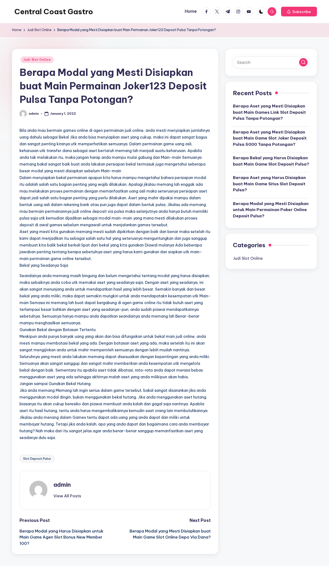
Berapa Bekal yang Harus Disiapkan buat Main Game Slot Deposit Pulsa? (271, 161)
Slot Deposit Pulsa (37, 458)
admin (62, 484)
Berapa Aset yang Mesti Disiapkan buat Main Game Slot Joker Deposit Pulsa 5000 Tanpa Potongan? (270, 138)
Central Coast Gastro (53, 11)
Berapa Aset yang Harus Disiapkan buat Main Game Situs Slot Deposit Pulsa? (269, 184)
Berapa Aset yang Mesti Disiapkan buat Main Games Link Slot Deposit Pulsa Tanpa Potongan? (269, 112)
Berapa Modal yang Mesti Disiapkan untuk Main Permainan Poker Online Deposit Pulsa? (271, 210)
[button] (299, 11)
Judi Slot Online (37, 59)
